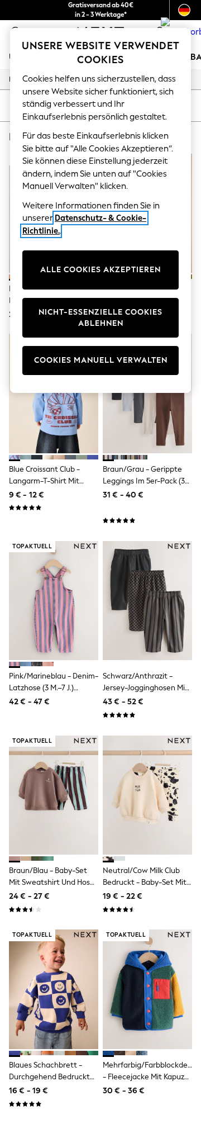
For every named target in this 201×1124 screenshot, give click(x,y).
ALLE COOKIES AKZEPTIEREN (100, 269)
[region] (100, 210)
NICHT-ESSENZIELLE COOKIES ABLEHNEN (100, 317)
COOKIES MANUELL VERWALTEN (101, 360)
